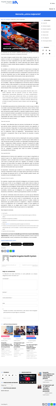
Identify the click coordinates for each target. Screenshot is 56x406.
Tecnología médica (31, 338)
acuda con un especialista (27, 207)
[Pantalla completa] (34, 382)
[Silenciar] (32, 382)
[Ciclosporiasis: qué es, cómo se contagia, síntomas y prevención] (39, 386)
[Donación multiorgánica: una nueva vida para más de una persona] (39, 374)
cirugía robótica (30, 353)
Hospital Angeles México (26, 87)
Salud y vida (17, 336)
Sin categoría (7, 19)
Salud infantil (45, 32)
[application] (27, 379)
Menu (53, 3)
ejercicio (8, 224)
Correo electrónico (7, 297)
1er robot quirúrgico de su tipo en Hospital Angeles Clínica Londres (31, 347)
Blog (2, 19)
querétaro (3, 354)
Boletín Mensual (5, 390)
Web (4, 303)
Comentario (6, 278)
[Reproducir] (21, 382)
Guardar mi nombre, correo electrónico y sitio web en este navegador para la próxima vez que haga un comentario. (20, 311)
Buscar (51, 9)
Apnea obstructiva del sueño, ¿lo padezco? (9, 265)
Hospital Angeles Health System (11, 46)
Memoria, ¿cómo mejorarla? (15, 48)
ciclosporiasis (20, 348)
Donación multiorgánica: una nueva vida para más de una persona (7, 345)
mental (27, 69)
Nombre (5, 292)
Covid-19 (45, 23)
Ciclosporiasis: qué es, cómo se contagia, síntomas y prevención (19, 345)
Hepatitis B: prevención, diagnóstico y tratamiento (30, 265)
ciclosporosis (17, 350)
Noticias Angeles (5, 336)
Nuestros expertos (47, 29)
